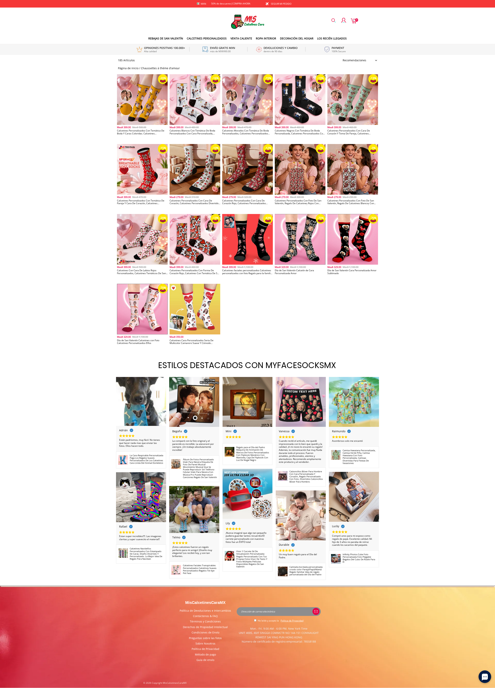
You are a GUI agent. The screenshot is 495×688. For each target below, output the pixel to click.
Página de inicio (128, 68)
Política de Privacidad (205, 649)
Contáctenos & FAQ (205, 616)
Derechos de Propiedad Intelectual (205, 627)
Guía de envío (205, 660)
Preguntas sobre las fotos (205, 638)
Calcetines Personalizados (207, 38)
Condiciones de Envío (205, 632)
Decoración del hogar (296, 38)
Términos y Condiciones (205, 621)
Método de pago (205, 654)
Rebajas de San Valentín (165, 38)
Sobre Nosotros (205, 643)
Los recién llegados (332, 38)
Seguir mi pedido (281, 3)
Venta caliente (241, 38)
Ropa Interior (266, 38)
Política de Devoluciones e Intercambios (205, 610)
